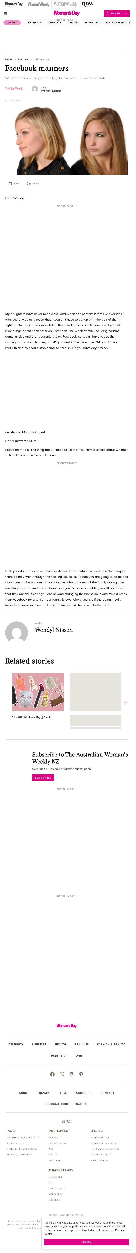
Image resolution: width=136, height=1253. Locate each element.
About (24, 1093)
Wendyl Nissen (51, 90)
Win (79, 1056)
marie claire (56, 1177)
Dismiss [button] (86, 1242)
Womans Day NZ (57, 1143)
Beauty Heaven (57, 1188)
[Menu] (5, 13)
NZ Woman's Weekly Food (105, 1149)
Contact (108, 1093)
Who (51, 1149)
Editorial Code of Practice (66, 1104)
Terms (63, 1093)
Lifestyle (55, 22)
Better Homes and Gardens (21, 1149)
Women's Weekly (100, 1138)
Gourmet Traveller (101, 1155)
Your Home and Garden (19, 1155)
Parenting (92, 22)
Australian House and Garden (23, 1138)
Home (8, 59)
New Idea (54, 1155)
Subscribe (84, 1093)
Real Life (82, 1044)
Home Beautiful (15, 1143)
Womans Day (56, 1138)
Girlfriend (54, 1200)
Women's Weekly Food (103, 1143)
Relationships (41, 59)
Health (60, 1044)
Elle (51, 1183)
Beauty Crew (56, 1194)
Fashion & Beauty (118, 22)
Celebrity (35, 22)
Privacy (43, 1093)
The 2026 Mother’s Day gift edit (31, 717)
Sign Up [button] (116, 13)
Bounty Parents (100, 1160)
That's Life (55, 1160)
